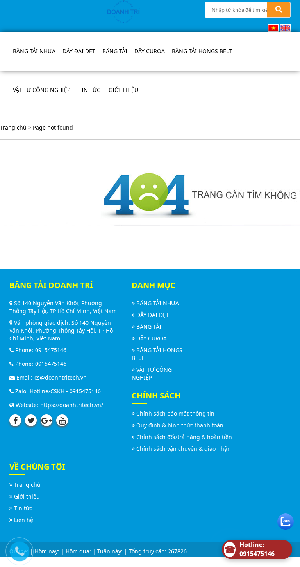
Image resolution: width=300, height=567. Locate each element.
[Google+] (46, 420)
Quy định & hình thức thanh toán (179, 425)
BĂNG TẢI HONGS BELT (202, 51)
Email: (23, 377)
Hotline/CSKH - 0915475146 (65, 391)
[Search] (278, 9)
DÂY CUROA (149, 51)
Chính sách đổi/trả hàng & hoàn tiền (184, 437)
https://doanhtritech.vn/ (71, 405)
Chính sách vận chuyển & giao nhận (183, 448)
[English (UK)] (285, 27)
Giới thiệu (123, 90)
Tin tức (89, 90)
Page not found (53, 127)
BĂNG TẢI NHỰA (34, 51)
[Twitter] (31, 420)
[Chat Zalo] (285, 520)
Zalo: (21, 391)
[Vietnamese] (273, 27)
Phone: (23, 350)
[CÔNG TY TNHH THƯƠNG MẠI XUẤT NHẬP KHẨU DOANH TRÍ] (123, 11)
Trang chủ (13, 127)
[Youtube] (62, 420)
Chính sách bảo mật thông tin (175, 413)
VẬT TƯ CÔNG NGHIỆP (41, 90)
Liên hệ (23, 520)
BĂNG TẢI (114, 51)
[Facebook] (15, 420)
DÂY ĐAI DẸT (78, 51)
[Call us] (17, 549)
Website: (26, 405)
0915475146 (50, 350)
